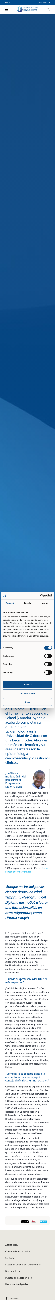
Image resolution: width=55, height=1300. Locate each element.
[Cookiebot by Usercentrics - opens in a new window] (40, 595)
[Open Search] (48, 9)
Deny (27, 702)
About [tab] (45, 603)
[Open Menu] (6, 9)
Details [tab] (27, 603)
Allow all (27, 684)
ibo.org (7, 2)
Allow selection (27, 693)
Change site (43, 2)
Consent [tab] (10, 603)
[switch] (48, 656)
